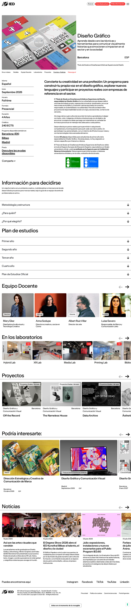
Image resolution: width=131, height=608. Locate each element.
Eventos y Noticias (59, 72)
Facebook (87, 581)
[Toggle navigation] (127, 4)
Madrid (6, 142)
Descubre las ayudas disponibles (14, 152)
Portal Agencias (124, 593)
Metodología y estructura (16, 204)
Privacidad (84, 593)
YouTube (111, 581)
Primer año (8, 241)
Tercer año (8, 257)
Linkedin (124, 581)
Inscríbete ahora (102, 4)
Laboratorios (38, 72)
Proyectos (47, 72)
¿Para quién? (9, 213)
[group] (18, 311)
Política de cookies (96, 593)
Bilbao (5, 138)
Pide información (117, 4)
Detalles (16, 72)
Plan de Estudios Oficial (15, 274)
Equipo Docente (26, 72)
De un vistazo (6, 72)
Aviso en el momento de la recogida (65, 605)
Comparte (8, 160)
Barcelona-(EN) (10, 133)
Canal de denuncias (110, 593)
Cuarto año (8, 266)
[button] (121, 286)
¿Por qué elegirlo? (12, 221)
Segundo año (9, 249)
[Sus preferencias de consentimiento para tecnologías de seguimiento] (127, 604)
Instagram (72, 581)
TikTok (99, 581)
